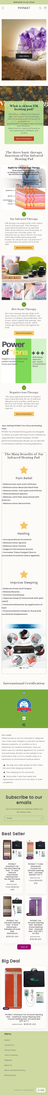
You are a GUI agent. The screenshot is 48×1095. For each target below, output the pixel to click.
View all (24, 947)
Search (7, 1040)
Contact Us (9, 1045)
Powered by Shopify (28, 1090)
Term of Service (11, 1055)
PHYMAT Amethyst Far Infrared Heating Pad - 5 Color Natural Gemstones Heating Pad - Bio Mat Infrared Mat (12, 872)
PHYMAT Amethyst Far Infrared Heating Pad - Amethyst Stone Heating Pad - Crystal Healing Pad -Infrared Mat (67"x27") (24, 1018)
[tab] (24, 78)
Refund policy (10, 1075)
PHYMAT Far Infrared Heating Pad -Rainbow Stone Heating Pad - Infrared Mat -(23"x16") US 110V (36, 927)
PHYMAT (20, 1090)
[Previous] (6, 50)
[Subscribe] (41, 818)
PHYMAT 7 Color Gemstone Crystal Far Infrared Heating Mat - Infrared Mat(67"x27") (36, 869)
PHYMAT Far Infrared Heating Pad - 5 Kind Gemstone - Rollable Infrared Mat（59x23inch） (12, 927)
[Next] (42, 50)
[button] (2, 8)
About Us (8, 1065)
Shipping (8, 1060)
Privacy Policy (10, 1050)
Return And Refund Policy (15, 1070)
